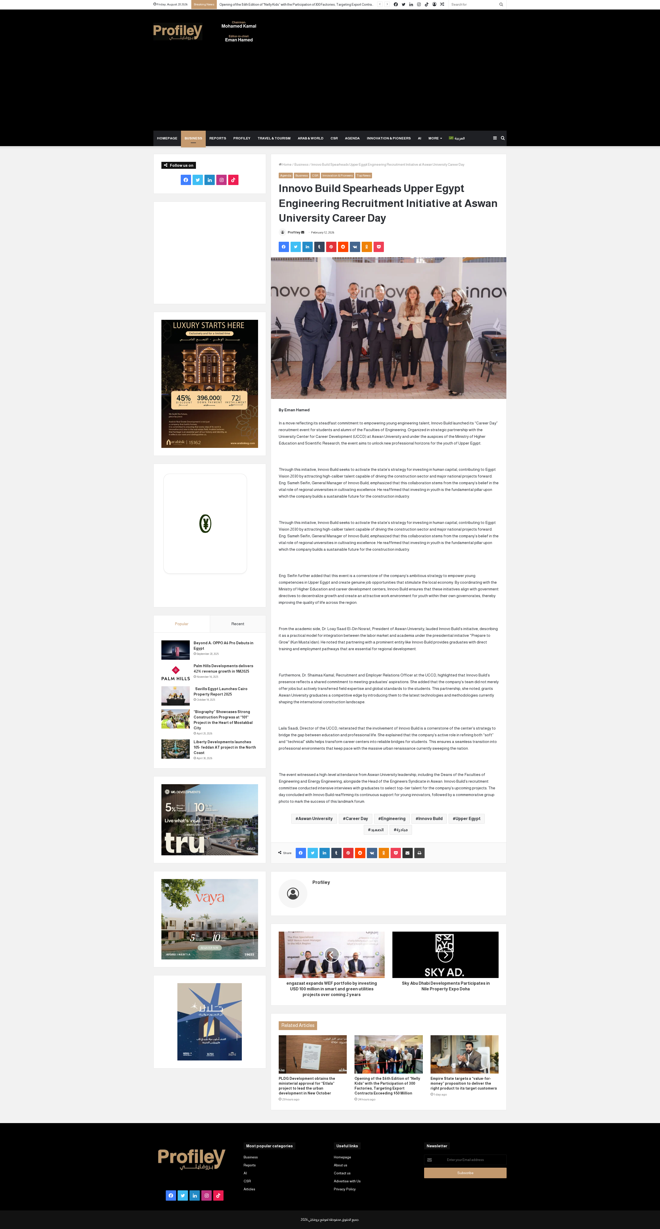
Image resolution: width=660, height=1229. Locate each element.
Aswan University (315, 818)
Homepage (167, 138)
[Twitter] (296, 247)
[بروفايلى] (205, 31)
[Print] (419, 853)
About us (340, 1165)
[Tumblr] (319, 247)
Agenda (352, 138)
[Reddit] (343, 247)
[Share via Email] (407, 853)
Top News (363, 175)
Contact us (342, 1173)
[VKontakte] (355, 247)
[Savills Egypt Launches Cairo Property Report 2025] (175, 696)
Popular (181, 624)
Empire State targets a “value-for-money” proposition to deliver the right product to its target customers (464, 1083)
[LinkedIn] (307, 247)
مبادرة (402, 829)
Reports (217, 138)
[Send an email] (302, 232)
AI (419, 138)
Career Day (357, 818)
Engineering (393, 818)
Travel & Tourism (274, 138)
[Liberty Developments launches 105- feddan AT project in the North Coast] (175, 749)
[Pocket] (379, 247)
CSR (334, 138)
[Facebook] (284, 247)
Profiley (241, 138)
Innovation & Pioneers (389, 138)
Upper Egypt (468, 818)
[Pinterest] (331, 247)
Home (287, 164)
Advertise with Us (347, 1181)
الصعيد (377, 829)
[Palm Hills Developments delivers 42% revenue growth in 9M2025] (175, 673)
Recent (237, 624)
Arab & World (310, 138)
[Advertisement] (330, 92)
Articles (249, 1189)
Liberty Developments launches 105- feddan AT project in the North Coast (225, 747)
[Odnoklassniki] (367, 247)
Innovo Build (430, 818)
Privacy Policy (345, 1189)
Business (193, 138)
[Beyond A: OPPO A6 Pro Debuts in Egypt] (175, 650)
